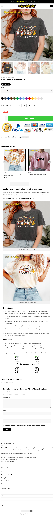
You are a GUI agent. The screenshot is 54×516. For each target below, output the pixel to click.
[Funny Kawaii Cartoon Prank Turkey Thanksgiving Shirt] (14, 160)
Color (2, 95)
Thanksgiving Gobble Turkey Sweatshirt (38, 174)
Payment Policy (5, 499)
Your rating (6, 391)
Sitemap (3, 484)
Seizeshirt (8, 198)
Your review (6, 397)
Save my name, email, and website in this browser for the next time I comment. (25, 425)
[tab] (5, 184)
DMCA (2, 502)
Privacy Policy (4, 478)
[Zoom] (3, 59)
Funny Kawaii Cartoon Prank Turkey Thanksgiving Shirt (12, 174)
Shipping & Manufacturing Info (19, 184)
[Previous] (4, 35)
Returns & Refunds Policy (7, 475)
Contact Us (4, 493)
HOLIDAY (3, 77)
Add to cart (30, 118)
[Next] (50, 35)
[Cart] (51, 6)
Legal (2, 505)
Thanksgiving (10, 77)
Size (2, 102)
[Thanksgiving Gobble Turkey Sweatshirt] (39, 160)
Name (5, 410)
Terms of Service (5, 481)
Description (5, 184)
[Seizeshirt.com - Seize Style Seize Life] (27, 6)
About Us (3, 472)
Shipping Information (6, 496)
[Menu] (2, 6)
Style (2, 87)
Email (5, 418)
